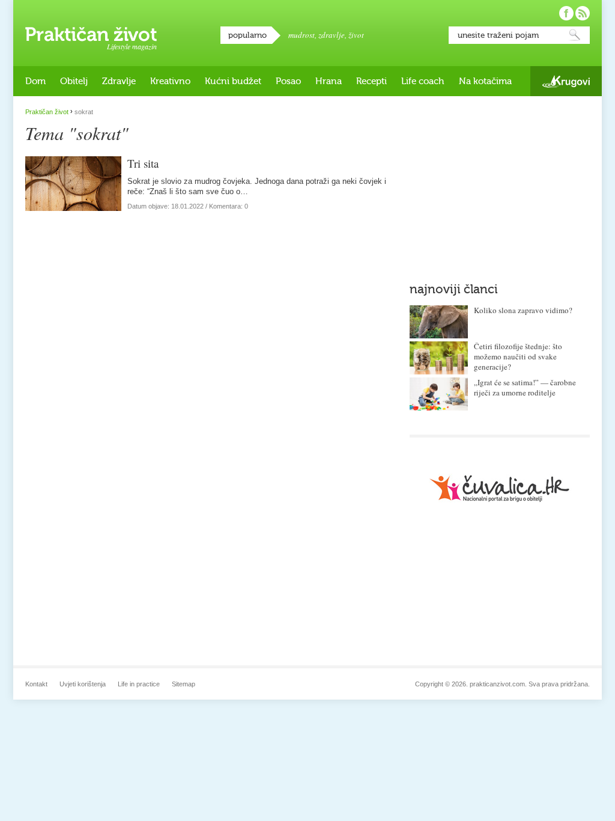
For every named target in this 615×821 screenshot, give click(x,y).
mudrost (301, 34)
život (356, 34)
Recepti (371, 81)
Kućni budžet (233, 81)
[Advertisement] (500, 183)
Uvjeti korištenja (82, 684)
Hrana (328, 81)
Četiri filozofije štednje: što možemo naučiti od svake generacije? (518, 356)
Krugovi (566, 81)
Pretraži (575, 35)
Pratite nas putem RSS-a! (582, 13)
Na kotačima (485, 81)
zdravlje (331, 34)
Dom (35, 81)
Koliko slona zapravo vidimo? (523, 310)
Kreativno (170, 81)
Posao (288, 81)
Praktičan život (91, 34)
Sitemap (183, 684)
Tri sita (143, 163)
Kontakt (36, 684)
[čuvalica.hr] (500, 488)
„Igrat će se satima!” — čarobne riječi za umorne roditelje (525, 387)
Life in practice (139, 684)
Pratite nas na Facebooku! (566, 13)
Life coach (422, 81)
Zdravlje (119, 81)
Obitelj (74, 81)
